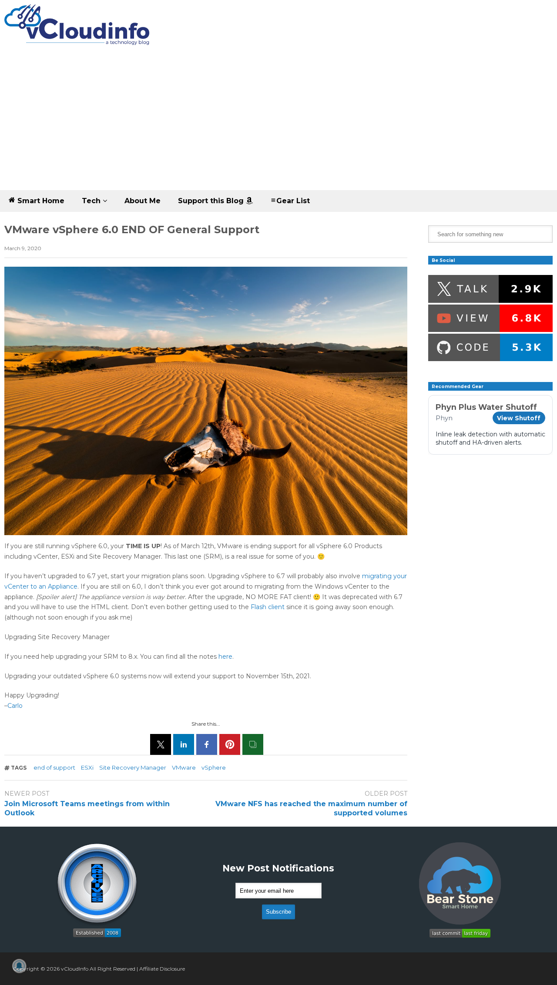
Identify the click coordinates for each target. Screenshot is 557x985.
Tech (92, 201)
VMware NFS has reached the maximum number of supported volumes (311, 808)
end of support (54, 767)
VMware (184, 767)
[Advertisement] (278, 125)
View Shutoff (518, 418)
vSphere (213, 767)
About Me (142, 201)
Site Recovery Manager (132, 767)
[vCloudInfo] (78, 32)
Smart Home (39, 201)
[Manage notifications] (19, 966)
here (225, 656)
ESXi (87, 767)
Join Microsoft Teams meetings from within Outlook (87, 808)
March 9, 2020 (22, 248)
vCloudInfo (74, 968)
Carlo (15, 706)
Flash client (268, 607)
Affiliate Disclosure (162, 968)
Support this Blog (212, 201)
